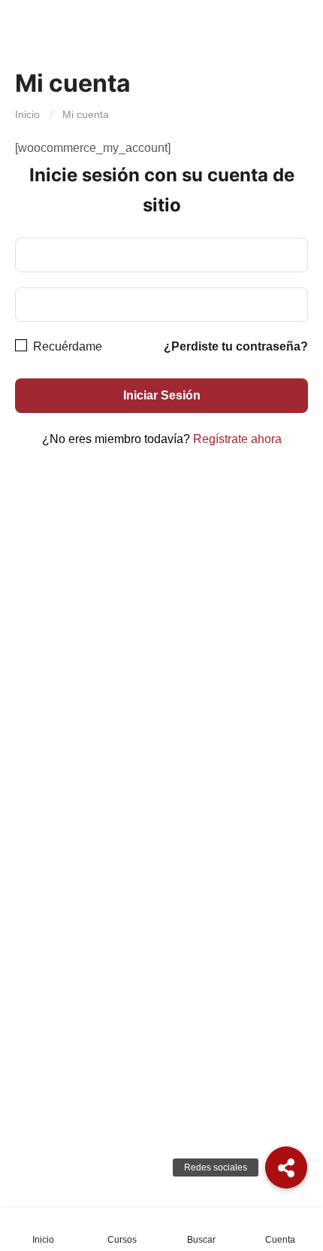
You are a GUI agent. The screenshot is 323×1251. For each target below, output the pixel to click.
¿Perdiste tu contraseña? (236, 346)
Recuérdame (66, 346)
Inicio (27, 114)
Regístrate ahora (237, 439)
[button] (286, 1167)
